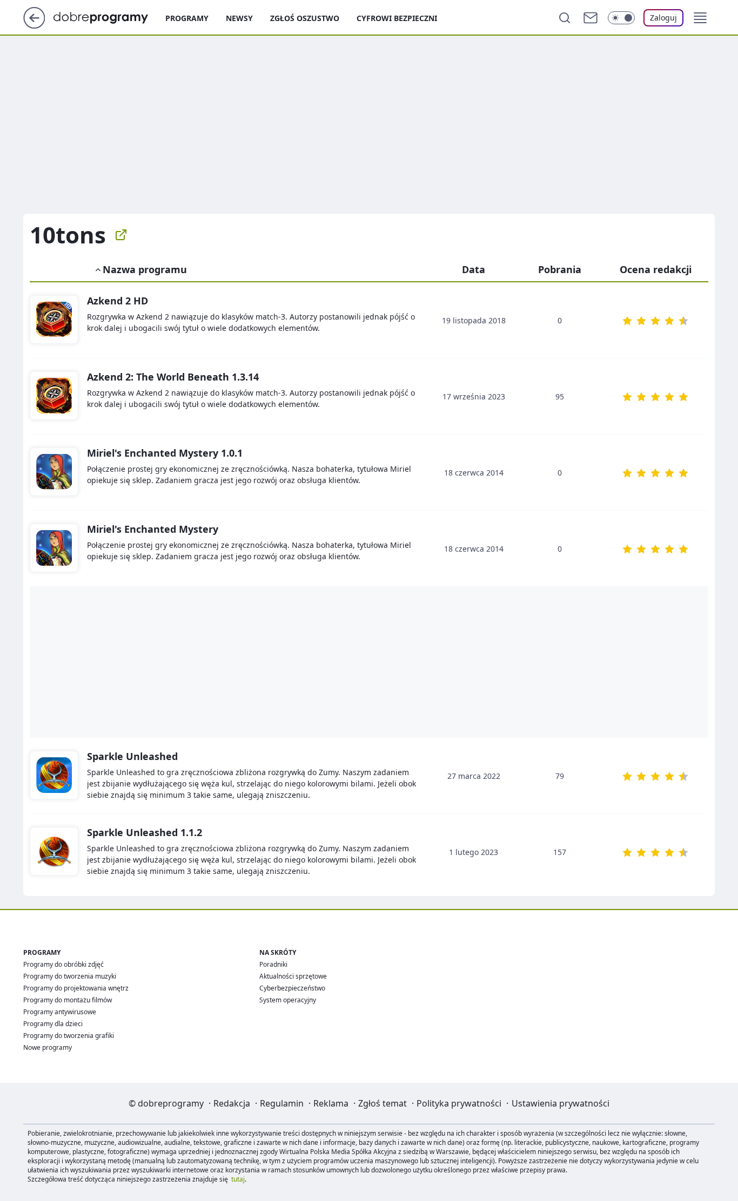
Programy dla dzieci (53, 1023)
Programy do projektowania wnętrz (76, 988)
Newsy (239, 18)
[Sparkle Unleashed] (54, 775)
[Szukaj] (564, 17)
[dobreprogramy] (109, 17)
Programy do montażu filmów (67, 1000)
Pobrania (559, 269)
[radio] (627, 320)
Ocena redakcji (656, 269)
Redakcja (231, 1103)
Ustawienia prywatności (560, 1103)
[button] (700, 17)
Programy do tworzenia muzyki (69, 976)
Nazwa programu (145, 269)
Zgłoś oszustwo (304, 18)
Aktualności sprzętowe (293, 976)
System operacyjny (287, 1000)
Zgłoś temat (382, 1103)
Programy (187, 18)
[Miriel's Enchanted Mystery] (54, 472)
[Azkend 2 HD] (54, 320)
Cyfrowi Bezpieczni (397, 18)
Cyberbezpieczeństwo (292, 988)
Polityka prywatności (459, 1103)
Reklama (330, 1103)
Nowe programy (47, 1047)
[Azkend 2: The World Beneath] (54, 396)
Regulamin (282, 1103)
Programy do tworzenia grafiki (68, 1035)
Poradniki (273, 964)
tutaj (238, 1179)
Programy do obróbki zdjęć (63, 964)
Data (473, 269)
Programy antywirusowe (59, 1011)
